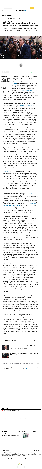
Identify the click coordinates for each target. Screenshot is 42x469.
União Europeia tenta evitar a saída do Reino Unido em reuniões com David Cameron (5, 80)
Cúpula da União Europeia (7, 21)
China (19, 18)
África (8, 18)
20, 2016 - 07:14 (22, 69)
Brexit (4, 363)
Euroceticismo (31, 363)
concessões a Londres (26, 105)
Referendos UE (25, 363)
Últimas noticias (4, 408)
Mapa (32, 458)
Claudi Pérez (21, 68)
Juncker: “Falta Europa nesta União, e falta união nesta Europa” (23, 346)
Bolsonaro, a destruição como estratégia (11, 410)
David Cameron (8, 363)
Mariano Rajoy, (32, 299)
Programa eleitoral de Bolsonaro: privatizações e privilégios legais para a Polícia (19, 418)
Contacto (9, 458)
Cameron (5, 171)
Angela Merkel (29, 193)
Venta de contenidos (14, 458)
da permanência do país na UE (30, 90)
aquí (26, 368)
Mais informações (6, 368)
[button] (21, 47)
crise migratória (8, 202)
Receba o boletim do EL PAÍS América (11, 340)
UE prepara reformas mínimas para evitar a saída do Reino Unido (24, 354)
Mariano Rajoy (19, 363)
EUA (21, 18)
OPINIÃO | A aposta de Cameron (5, 92)
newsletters (4, 431)
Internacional (6, 16)
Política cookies (23, 458)
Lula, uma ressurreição (8, 412)
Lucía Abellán (17, 348)
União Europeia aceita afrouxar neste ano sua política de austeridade (4, 87)
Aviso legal (18, 458)
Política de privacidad (28, 458)
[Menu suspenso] (2, 10)
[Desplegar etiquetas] (38, 363)
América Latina (4, 18)
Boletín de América (6, 433)
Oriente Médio (15, 18)
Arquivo (24, 431)
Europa (11, 18)
